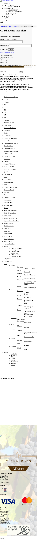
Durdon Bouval (8, 153)
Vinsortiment (13, 10)
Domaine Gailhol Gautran (11, 151)
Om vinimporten (10, 5)
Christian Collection (29, 311)
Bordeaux (20, 267)
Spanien (13, 338)
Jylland (6, 172)
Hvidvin (13, 357)
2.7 (5, 115)
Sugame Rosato (8, 223)
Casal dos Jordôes (29, 337)
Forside (7, 3)
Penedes (19, 340)
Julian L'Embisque (9, 166)
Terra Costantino (28, 300)
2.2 (5, 107)
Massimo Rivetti (30, 65)
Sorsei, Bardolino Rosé (10, 210)
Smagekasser (7, 258)
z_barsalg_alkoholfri (16, 248)
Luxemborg (14, 318)
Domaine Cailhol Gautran (11, 143)
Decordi (26, 302)
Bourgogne (7, 130)
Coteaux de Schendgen (10, 138)
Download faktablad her (12, 66)
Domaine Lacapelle (29, 278)
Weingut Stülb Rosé (9, 244)
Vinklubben (8, 8)
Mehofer (26, 327)
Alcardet (6, 120)
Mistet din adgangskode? (7, 52)
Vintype (6, 352)
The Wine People (9, 226)
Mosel (19, 348)
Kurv (6, 18)
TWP (25, 303)
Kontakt (7, 16)
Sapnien (6, 208)
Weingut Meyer (8, 236)
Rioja (18, 343)
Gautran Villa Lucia (9, 156)
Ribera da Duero (8, 202)
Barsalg (6, 246)
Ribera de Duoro (8, 205)
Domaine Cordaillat (9, 148)
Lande (6, 26)
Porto (5, 195)
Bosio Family (7, 125)
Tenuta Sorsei (28, 316)
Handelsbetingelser (5, 523)
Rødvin (13, 358)
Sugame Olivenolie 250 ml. (11, 218)
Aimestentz (27, 272)
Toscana (19, 305)
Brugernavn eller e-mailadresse (9, 39)
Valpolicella (7, 228)
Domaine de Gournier (30, 281)
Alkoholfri (14, 354)
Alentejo (19, 330)
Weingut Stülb (8, 241)
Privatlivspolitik (4, 522)
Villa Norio (7, 231)
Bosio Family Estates (10, 128)
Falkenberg (20, 321)
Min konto (12, 13)
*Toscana (6, 102)
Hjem (1, 26)
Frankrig (13, 265)
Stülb (25, 349)
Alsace (19, 270)
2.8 (5, 117)
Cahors (19, 276)
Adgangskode (4, 45)
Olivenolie (13, 355)
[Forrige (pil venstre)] (1, 538)
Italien (10, 26)
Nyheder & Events (15, 11)
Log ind (11, 49)
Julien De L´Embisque (10, 169)
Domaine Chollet (8, 146)
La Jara (26, 313)
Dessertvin (13, 363)
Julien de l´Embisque (30, 287)
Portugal (13, 329)
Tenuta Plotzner (28, 314)
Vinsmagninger (4, 511)
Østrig (12, 324)
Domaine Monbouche (30, 275)
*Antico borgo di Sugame (11, 97)
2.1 (5, 104)
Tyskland (13, 346)
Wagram (19, 326)
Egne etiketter (14, 7)
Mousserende (14, 362)
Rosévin (13, 360)
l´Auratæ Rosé (8, 174)
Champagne (7, 135)
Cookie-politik (4, 520)
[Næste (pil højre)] (3, 538)
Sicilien (19, 299)
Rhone (19, 286)
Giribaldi (26, 292)
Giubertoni (7, 159)
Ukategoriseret (8, 261)
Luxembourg (7, 179)
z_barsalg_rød (14, 253)
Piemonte (16, 26)
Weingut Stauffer (9, 239)
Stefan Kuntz (7, 215)
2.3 (5, 110)
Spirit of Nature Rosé (10, 213)
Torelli (26, 294)
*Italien (6, 99)
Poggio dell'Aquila (9, 190)
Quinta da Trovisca (9, 197)
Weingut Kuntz (8, 233)
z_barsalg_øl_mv (15, 251)
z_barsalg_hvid (15, 250)
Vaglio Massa (27, 297)
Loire (5, 177)
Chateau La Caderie (29, 268)
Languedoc (20, 280)
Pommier (6, 192)
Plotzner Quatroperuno (10, 187)
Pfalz (5, 184)
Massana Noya (28, 341)
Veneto (19, 310)
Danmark (6, 141)
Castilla (6, 133)
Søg (20, 71)
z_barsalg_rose (15, 254)
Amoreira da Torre (9, 122)
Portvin (13, 365)
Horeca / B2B (8, 15)
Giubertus (6, 161)
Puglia (19, 295)
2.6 (5, 112)
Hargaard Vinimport (9, 164)
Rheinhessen (7, 200)
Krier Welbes (21, 319)
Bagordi (26, 345)
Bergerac (19, 273)
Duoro (19, 335)
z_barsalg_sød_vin (16, 256)
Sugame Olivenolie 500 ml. (11, 221)
